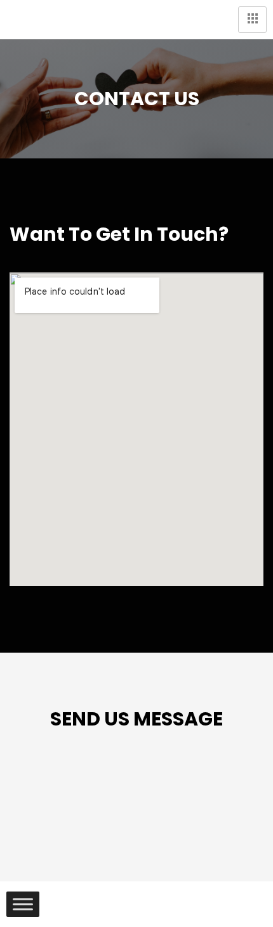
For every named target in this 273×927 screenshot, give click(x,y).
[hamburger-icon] (252, 19)
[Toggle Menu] (23, 904)
